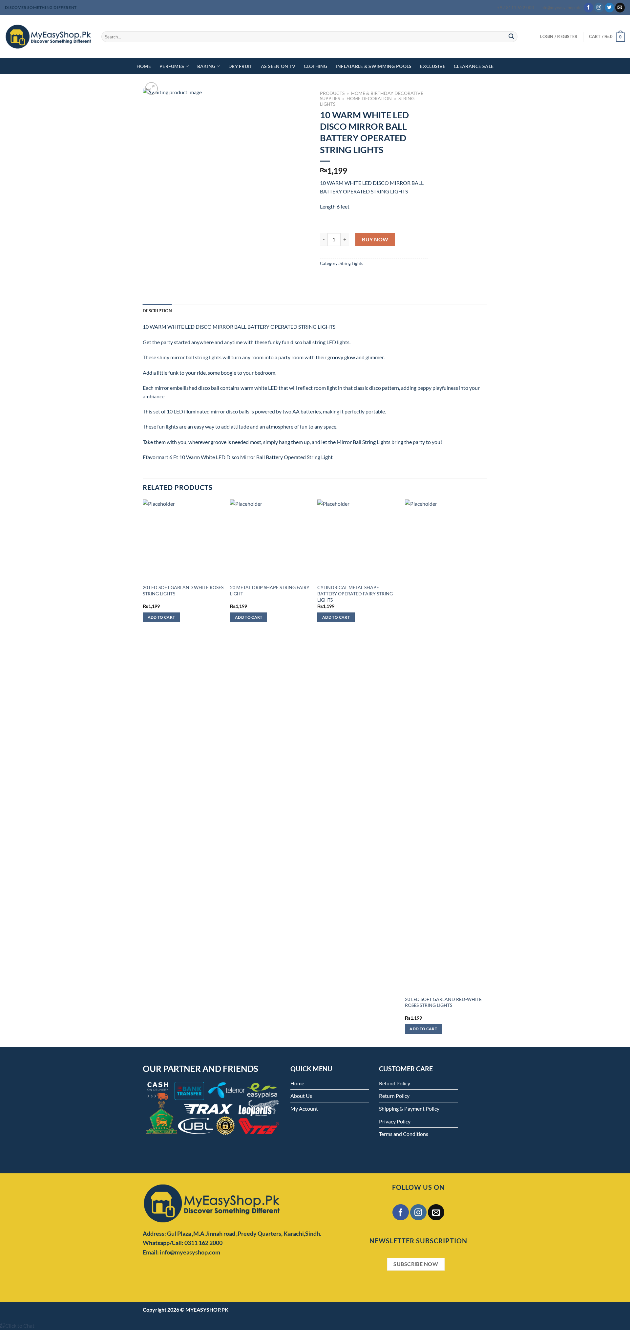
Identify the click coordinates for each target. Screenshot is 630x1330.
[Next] (485, 772)
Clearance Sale (474, 66)
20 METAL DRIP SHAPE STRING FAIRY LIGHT (269, 590)
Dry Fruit (240, 66)
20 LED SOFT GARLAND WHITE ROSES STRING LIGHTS (183, 590)
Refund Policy (394, 1083)
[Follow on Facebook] (588, 7)
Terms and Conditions (403, 1134)
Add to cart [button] (161, 617)
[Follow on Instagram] (599, 7)
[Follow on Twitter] (609, 7)
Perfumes (171, 66)
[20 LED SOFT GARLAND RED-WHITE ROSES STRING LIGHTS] (445, 745)
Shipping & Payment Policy (409, 1108)
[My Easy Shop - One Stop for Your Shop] (48, 36)
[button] (17, 1325)
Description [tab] (157, 310)
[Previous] (143, 772)
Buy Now (375, 239)
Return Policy (394, 1096)
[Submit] (511, 36)
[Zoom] (151, 88)
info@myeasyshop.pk (560, 7)
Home (143, 66)
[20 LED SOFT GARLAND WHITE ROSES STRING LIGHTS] (183, 540)
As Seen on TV (278, 66)
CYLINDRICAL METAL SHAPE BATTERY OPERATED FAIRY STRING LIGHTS (355, 593)
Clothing (315, 66)
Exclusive (432, 66)
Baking (206, 66)
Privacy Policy (394, 1121)
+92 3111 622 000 (515, 7)
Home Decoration (369, 98)
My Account (304, 1108)
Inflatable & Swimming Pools (374, 66)
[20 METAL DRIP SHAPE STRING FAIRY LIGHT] (270, 540)
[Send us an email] (620, 7)
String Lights (351, 263)
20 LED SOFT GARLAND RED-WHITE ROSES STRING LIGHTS (443, 1002)
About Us (301, 1096)
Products (332, 93)
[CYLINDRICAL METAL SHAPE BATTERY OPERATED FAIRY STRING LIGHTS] (357, 540)
